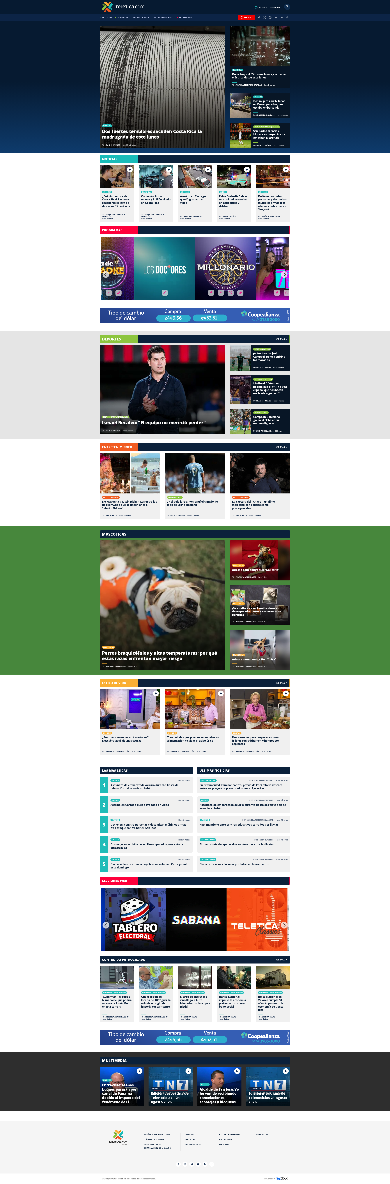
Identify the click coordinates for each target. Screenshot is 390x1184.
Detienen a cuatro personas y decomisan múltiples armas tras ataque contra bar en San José (273, 193)
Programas (185, 17)
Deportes (122, 17)
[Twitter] (264, 17)
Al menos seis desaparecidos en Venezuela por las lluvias (243, 844)
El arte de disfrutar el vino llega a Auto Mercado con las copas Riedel (195, 994)
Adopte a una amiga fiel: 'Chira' (260, 650)
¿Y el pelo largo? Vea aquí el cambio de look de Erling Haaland (195, 486)
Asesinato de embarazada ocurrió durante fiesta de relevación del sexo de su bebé (146, 785)
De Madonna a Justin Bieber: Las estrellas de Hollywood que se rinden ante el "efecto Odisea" (130, 486)
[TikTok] (287, 18)
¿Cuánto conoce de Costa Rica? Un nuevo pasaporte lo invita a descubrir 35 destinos (117, 193)
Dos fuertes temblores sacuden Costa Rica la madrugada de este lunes (162, 87)
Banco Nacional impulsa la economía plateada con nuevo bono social (234, 994)
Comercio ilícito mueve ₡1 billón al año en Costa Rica (156, 193)
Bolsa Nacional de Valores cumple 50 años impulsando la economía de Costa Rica (273, 994)
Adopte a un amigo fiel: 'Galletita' (260, 560)
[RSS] (282, 17)
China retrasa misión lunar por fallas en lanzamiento (243, 864)
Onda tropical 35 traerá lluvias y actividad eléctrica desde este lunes (260, 57)
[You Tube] (276, 17)
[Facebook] (259, 17)
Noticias (107, 17)
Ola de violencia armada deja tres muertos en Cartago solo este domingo (146, 864)
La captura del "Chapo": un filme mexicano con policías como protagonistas (260, 486)
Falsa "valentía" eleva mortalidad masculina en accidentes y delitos (234, 193)
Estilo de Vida (141, 17)
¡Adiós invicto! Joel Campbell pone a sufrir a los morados (260, 358)
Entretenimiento (164, 17)
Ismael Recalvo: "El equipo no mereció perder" (162, 389)
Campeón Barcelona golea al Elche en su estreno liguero (260, 421)
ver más (280, 339)
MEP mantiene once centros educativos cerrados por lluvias (243, 824)
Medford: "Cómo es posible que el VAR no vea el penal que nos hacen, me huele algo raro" (260, 389)
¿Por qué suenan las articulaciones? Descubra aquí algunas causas (130, 722)
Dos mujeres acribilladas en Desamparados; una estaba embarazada (260, 105)
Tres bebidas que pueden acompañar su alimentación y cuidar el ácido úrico (195, 722)
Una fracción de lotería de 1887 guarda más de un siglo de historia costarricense (156, 994)
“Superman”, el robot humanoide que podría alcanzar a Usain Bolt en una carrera (117, 994)
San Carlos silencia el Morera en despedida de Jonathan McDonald (260, 135)
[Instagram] (270, 17)
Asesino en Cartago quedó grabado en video (195, 193)
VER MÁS (280, 447)
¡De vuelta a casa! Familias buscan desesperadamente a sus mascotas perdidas (260, 605)
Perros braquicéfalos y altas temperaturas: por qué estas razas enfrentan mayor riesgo (162, 605)
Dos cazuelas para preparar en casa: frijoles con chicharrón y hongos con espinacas (260, 722)
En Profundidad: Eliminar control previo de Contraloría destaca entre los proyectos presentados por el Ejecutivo (243, 785)
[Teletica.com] (123, 7)
